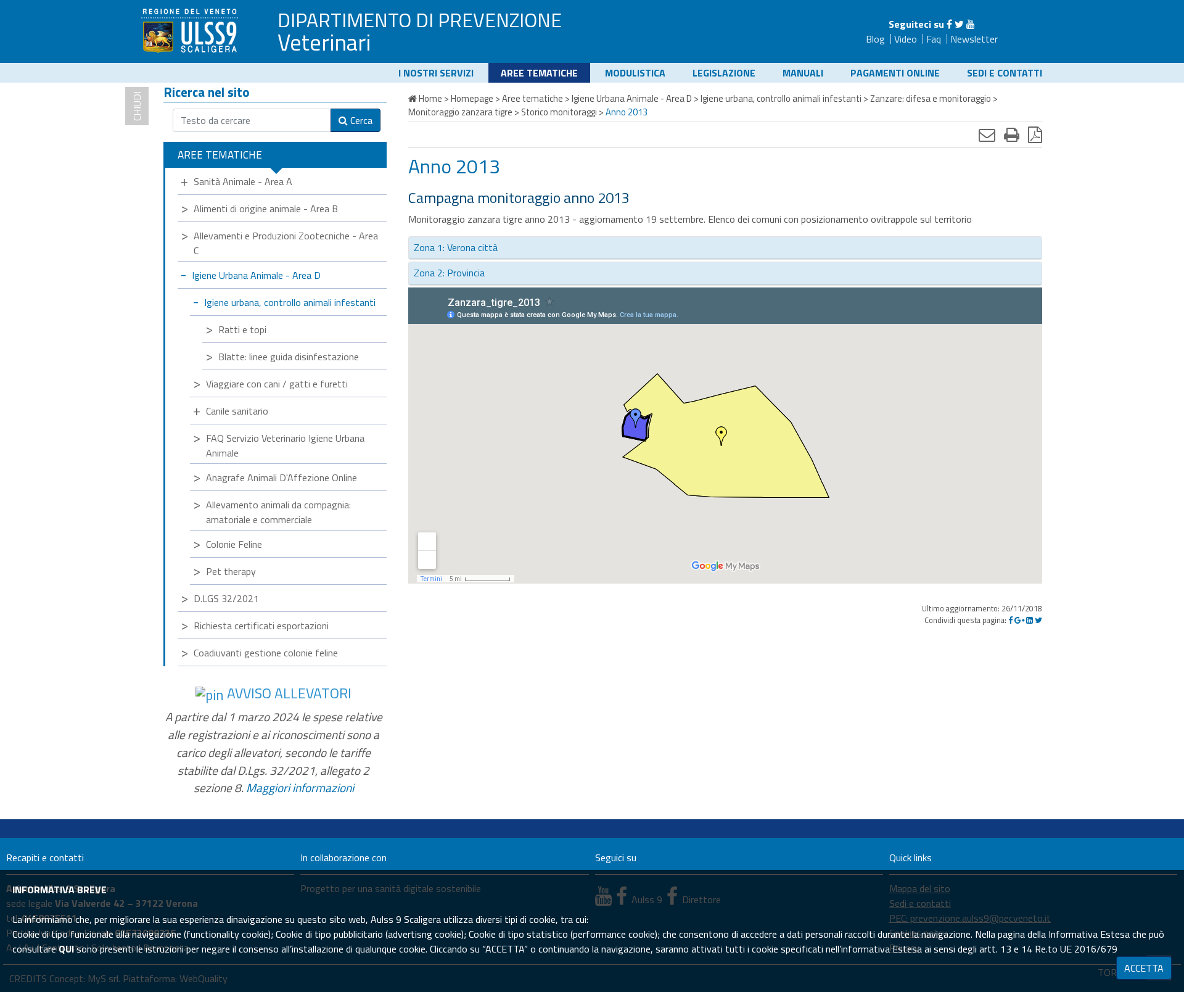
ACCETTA (1144, 968)
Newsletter (974, 39)
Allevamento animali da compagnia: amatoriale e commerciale (278, 512)
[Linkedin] (1029, 620)
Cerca (360, 120)
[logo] (191, 30)
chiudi (137, 106)
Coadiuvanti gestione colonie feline (266, 652)
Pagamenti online (895, 72)
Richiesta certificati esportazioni (261, 625)
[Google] (1019, 620)
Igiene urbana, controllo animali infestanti (290, 302)
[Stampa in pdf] (1035, 134)
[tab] (725, 248)
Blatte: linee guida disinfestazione (288, 356)
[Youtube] (970, 24)
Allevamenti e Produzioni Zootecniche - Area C (286, 243)
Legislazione (724, 72)
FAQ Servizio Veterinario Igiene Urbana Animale (285, 445)
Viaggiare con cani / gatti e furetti (277, 383)
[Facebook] (949, 24)
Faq (933, 39)
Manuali (803, 72)
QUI (66, 948)
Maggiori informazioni (300, 787)
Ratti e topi (242, 329)
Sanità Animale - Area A (243, 181)
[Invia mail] (987, 134)
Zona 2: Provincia (449, 272)
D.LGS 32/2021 (226, 598)
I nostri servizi (436, 72)
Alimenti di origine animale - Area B (266, 208)
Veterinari (324, 42)
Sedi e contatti (1004, 72)
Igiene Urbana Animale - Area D (256, 275)
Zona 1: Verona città (456, 247)
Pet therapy (231, 571)
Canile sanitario (237, 410)
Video (905, 39)
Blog (875, 39)
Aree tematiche (539, 72)
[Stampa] (1011, 134)
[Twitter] (959, 24)
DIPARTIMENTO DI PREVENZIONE (420, 20)
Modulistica (635, 72)
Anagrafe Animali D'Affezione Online (281, 477)
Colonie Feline (234, 544)
